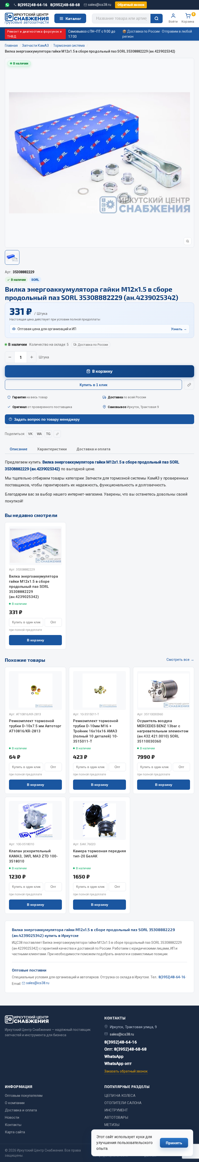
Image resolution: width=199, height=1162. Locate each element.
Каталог (73, 18)
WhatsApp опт (118, 1063)
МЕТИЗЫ (111, 1125)
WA (39, 434)
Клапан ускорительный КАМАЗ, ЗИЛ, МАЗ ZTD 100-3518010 (33, 856)
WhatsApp (114, 1056)
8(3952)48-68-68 (65, 5)
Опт (53, 622)
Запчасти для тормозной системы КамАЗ (122, 478)
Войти (173, 21)
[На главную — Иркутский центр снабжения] (27, 19)
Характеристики (52, 449)
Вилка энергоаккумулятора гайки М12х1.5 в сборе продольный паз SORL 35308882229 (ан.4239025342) (33, 586)
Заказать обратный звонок (126, 1071)
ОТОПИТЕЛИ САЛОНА (122, 1103)
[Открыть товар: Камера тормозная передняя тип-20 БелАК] (99, 820)
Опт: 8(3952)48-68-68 (125, 1049)
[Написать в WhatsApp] (7, 4)
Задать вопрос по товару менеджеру (47, 419)
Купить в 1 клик (94, 385)
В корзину (102, 371)
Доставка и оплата (93, 449)
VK (30, 434)
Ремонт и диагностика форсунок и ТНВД (34, 34)
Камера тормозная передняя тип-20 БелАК (99, 853)
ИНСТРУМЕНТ (116, 1110)
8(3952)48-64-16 (32, 5)
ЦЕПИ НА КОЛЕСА (119, 1095)
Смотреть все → (180, 659)
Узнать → (179, 329)
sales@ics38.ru (99, 5)
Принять (174, 1142)
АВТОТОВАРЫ (116, 1117)
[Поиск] (156, 18)
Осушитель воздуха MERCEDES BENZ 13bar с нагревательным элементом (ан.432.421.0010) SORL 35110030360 (162, 731)
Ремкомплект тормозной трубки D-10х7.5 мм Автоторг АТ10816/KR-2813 (35, 726)
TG (48, 434)
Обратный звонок (130, 5)
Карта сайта (15, 1132)
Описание (18, 449)
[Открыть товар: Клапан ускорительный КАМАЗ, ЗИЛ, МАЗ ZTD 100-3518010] (35, 820)
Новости (12, 1117)
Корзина (188, 18)
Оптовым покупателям (23, 1095)
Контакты (13, 1125)
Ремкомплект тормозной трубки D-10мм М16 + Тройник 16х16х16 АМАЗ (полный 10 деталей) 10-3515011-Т (95, 731)
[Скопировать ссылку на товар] (189, 385)
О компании (15, 1103)
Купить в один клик (26, 622)
